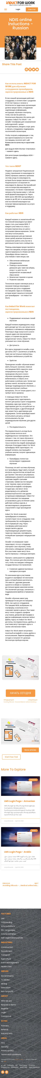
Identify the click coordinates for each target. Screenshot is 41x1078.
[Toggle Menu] (5, 9)
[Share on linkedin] (30, 69)
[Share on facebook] (26, 69)
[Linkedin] (6, 1072)
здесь (15, 158)
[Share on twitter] (33, 69)
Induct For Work (19, 1059)
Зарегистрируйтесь (26, 635)
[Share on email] (37, 69)
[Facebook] (2, 1072)
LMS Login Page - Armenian (19, 801)
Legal (4, 1061)
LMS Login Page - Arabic (17, 851)
